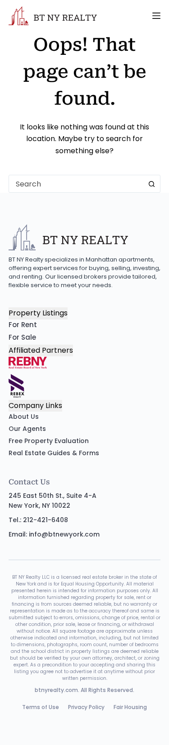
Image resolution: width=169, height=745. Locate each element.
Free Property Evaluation (49, 440)
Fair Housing (130, 707)
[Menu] (156, 16)
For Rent (23, 324)
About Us (24, 416)
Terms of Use (40, 707)
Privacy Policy (86, 707)
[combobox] (76, 184)
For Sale (22, 337)
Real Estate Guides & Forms (54, 452)
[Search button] (151, 183)
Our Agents (27, 428)
